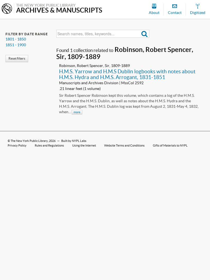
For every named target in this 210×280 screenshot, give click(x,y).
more (77, 112)
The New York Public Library (29, 140)
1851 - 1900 (15, 45)
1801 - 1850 (15, 39)
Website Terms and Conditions (124, 145)
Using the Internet (84, 145)
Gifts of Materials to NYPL (170, 145)
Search (144, 34)
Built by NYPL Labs (73, 140)
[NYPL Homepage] (7, 9)
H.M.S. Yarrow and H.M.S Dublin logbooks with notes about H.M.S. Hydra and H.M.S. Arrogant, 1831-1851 (127, 74)
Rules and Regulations (49, 145)
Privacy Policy (17, 145)
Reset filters (16, 58)
